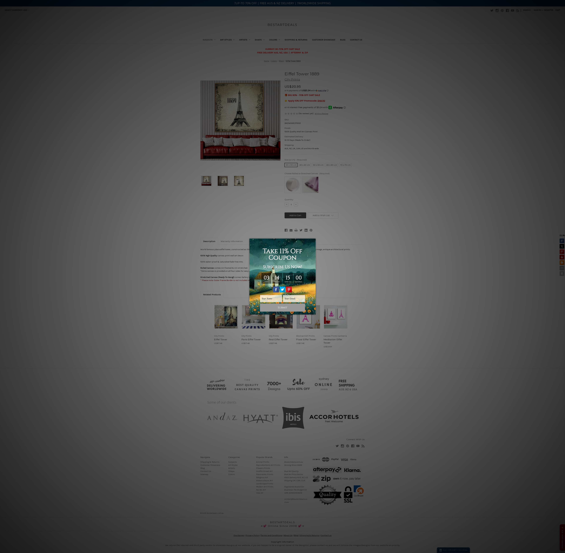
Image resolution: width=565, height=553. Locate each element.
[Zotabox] (314, 312)
